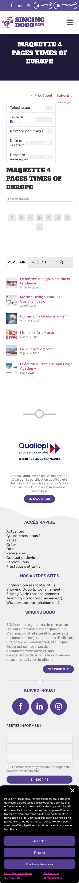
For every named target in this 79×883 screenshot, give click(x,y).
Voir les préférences (39, 864)
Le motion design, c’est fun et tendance (45, 281)
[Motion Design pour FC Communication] (11, 297)
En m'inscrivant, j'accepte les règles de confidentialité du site (38, 769)
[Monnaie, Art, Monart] (11, 331)
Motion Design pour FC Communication (40, 299)
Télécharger (64, 102)
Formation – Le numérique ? (43, 316)
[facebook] (11, 5)
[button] (73, 791)
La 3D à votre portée (37, 349)
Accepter (39, 841)
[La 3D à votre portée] (11, 347)
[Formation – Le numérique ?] (11, 315)
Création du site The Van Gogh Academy (46, 366)
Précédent (43, 95)
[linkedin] (19, 5)
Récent (39, 262)
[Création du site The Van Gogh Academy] (11, 365)
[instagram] (27, 5)
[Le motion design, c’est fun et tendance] (11, 280)
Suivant (62, 95)
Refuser (39, 852)
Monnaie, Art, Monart (38, 332)
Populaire (17, 262)
